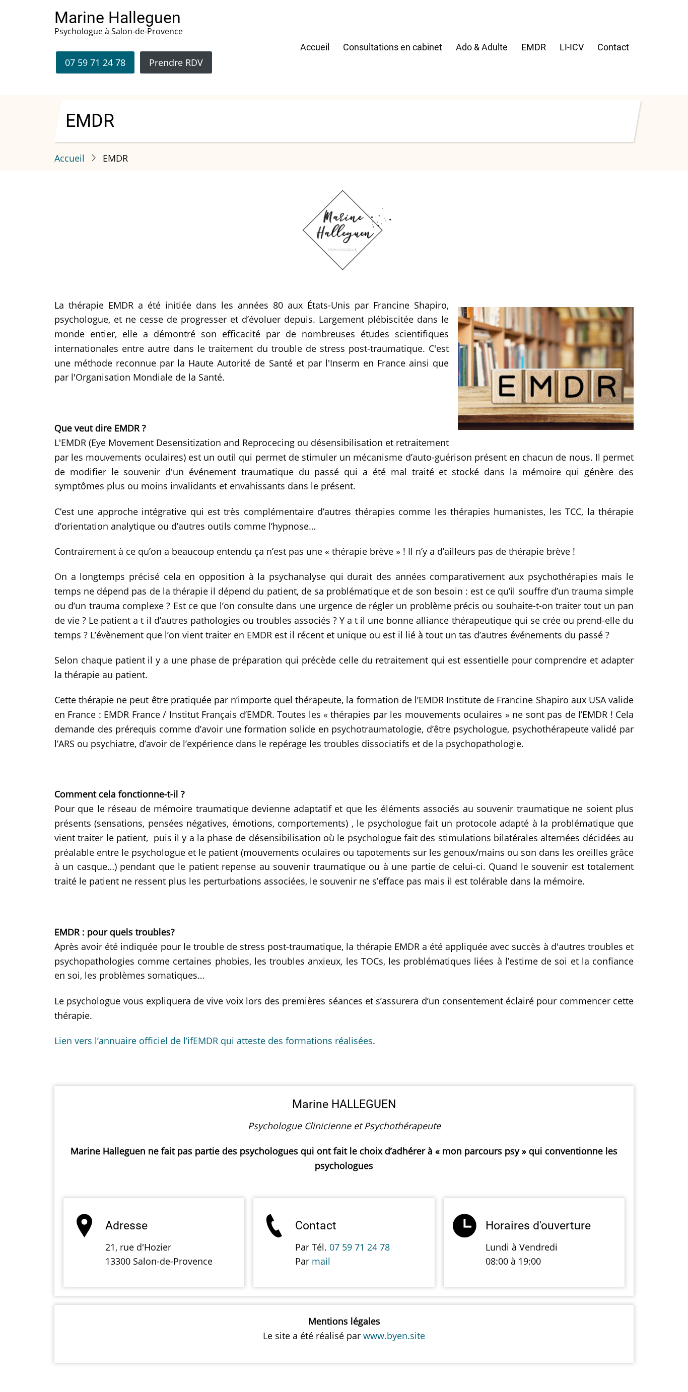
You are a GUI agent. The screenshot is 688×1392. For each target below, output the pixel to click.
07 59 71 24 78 (95, 62)
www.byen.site (394, 1336)
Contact (613, 47)
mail (321, 1261)
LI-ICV (572, 47)
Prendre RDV (176, 62)
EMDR (533, 47)
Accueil (314, 47)
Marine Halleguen (117, 17)
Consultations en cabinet (392, 47)
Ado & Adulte (482, 47)
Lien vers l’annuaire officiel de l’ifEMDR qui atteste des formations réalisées (213, 1041)
